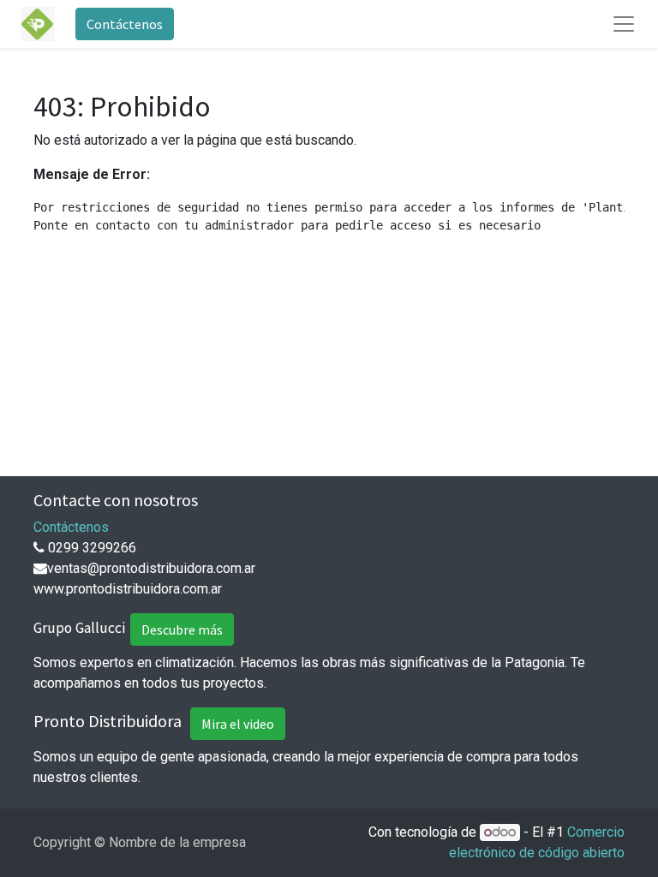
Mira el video (237, 723)
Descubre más (182, 629)
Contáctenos (125, 24)
